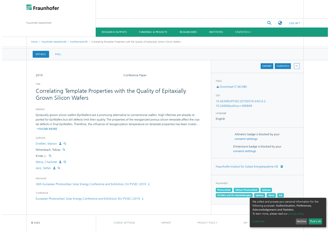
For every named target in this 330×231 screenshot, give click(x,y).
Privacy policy (207, 222)
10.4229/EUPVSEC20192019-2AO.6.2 (241, 101)
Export (267, 66)
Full (58, 54)
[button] (280, 23)
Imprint (166, 222)
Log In (293, 23)
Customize (258, 221)
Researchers (188, 32)
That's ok (315, 221)
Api (246, 222)
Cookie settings (124, 222)
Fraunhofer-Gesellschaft (53, 41)
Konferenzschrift (78, 41)
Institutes (216, 32)
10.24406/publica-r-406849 (234, 106)
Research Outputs (114, 32)
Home (34, 41)
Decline (301, 221)
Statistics (283, 66)
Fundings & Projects (153, 32)
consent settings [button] (246, 139)
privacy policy (295, 213)
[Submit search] (269, 23)
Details (41, 54)
